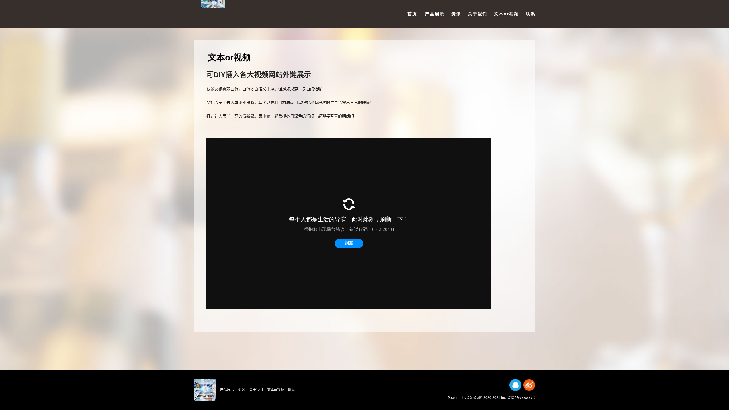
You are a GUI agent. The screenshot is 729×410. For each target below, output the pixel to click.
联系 (530, 13)
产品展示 (435, 13)
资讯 (456, 13)
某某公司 (473, 398)
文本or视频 (506, 13)
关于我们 (477, 13)
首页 (412, 13)
